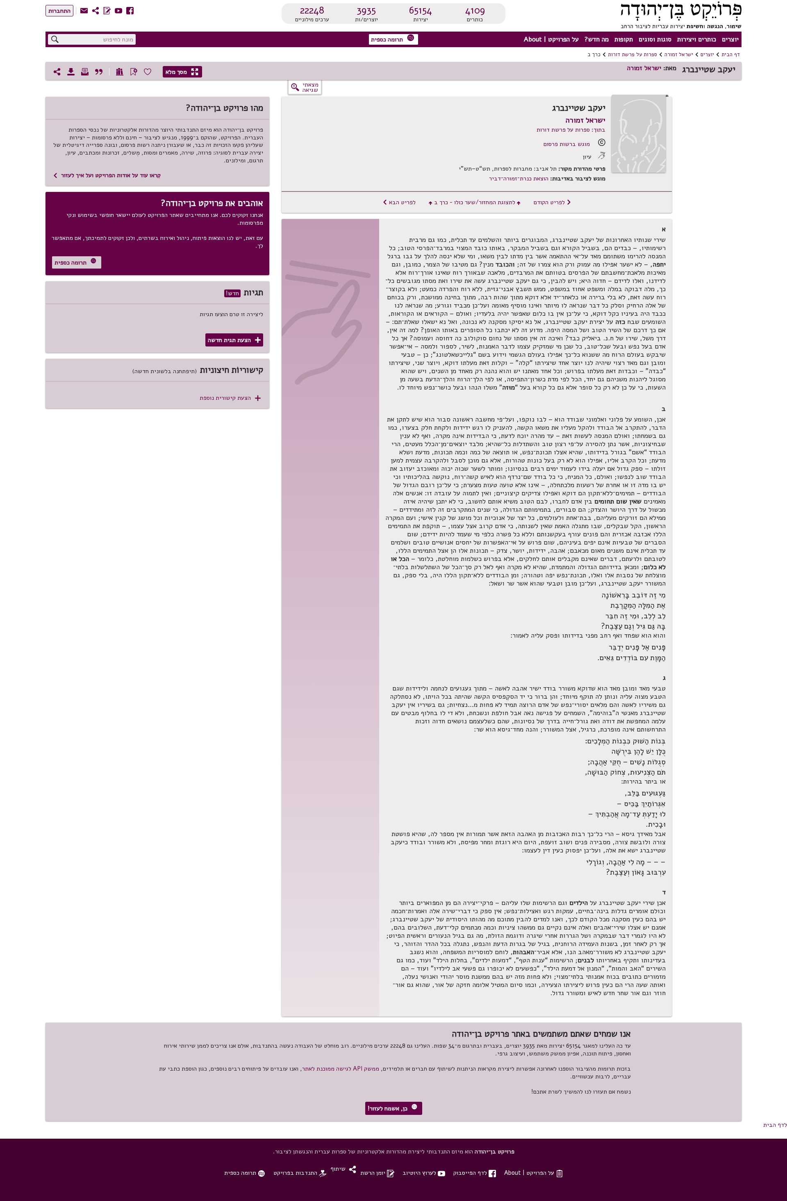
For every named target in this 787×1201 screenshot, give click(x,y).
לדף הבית (775, 1125)
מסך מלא (182, 72)
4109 (475, 10)
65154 (420, 10)
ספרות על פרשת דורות (632, 54)
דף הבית (730, 54)
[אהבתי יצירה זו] (147, 71)
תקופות (623, 39)
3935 (366, 10)
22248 (312, 10)
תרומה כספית (392, 38)
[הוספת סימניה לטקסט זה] (133, 71)
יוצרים (730, 39)
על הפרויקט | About (551, 39)
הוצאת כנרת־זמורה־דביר (518, 178)
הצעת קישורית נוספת (230, 398)
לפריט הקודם (552, 202)
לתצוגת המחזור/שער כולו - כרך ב (475, 202)
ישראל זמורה (678, 54)
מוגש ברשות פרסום (567, 144)
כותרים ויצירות (696, 39)
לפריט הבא (399, 202)
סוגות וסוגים (655, 39)
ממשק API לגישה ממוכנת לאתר (340, 1068)
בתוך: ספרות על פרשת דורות (571, 129)
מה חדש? (597, 39)
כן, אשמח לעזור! (392, 1108)
